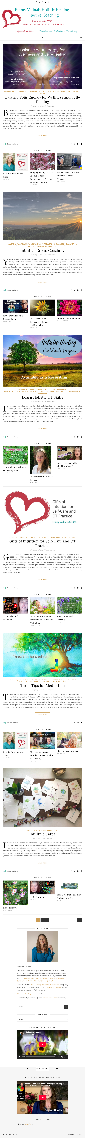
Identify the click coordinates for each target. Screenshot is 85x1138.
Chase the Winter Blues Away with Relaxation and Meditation (41, 619)
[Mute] (62, 1057)
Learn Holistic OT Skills (42, 397)
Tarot (55, 830)
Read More (42, 136)
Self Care (61, 92)
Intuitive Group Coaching (42, 250)
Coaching (15, 243)
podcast (48, 680)
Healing (42, 92)
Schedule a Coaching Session (27, 994)
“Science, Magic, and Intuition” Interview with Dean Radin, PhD (41, 755)
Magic (47, 245)
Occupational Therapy (57, 537)
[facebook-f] (36, 2)
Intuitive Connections (28, 245)
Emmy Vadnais (12, 144)
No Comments (49, 106)
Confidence (49, 243)
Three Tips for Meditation (42, 685)
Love (41, 245)
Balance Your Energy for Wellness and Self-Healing (42, 99)
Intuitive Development (36, 537)
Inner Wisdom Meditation (68, 318)
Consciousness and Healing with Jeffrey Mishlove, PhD (39, 321)
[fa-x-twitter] (39, 2)
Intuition (51, 92)
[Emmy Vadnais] (42, 19)
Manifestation (57, 245)
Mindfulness (39, 391)
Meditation (42, 246)
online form (28, 1124)
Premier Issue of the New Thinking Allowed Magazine (68, 175)
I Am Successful (10, 908)
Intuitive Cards (42, 833)
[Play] (20, 1057)
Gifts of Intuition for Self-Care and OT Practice (42, 543)
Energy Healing (19, 92)
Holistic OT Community (53, 987)
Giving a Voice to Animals (68, 751)
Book (29, 830)
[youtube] (46, 2)
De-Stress (13, 680)
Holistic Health (26, 680)
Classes (7, 92)
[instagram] (42, 2)
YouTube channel (45, 985)
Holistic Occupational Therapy (40, 390)
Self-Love (71, 92)
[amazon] (48, 2)
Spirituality (61, 391)
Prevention (58, 680)
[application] (42, 1044)
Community (26, 243)
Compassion (37, 243)
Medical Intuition (38, 897)
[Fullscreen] (65, 1057)
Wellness (62, 682)
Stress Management (48, 682)
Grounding (32, 92)
